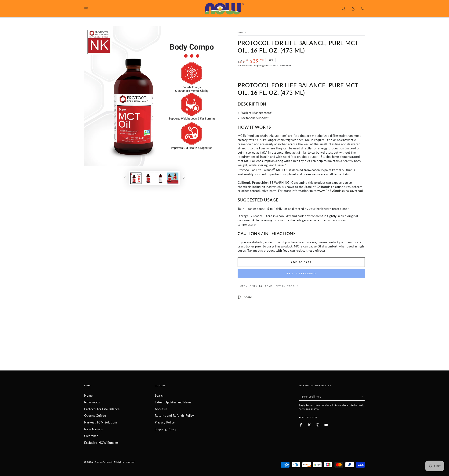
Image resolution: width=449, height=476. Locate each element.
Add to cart (301, 262)
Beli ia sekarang (301, 273)
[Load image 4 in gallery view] (172, 178)
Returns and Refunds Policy (174, 415)
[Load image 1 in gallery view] (135, 178)
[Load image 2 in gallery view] (148, 178)
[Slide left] (125, 178)
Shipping (259, 65)
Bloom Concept (103, 462)
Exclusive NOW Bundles (101, 442)
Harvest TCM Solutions (101, 422)
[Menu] (86, 8)
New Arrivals (93, 429)
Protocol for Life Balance (101, 409)
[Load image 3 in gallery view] (160, 178)
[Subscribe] (363, 396)
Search (159, 395)
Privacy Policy (165, 422)
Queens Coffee (95, 415)
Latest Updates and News (173, 402)
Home (241, 33)
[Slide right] (184, 178)
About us (161, 409)
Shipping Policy (165, 429)
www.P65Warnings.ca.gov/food (340, 191)
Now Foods (92, 402)
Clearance (91, 436)
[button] (343, 8)
